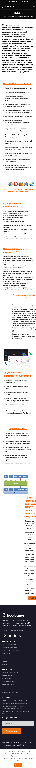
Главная (4, 16)
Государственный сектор (10, 672)
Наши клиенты (7, 653)
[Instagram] (20, 635)
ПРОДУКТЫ (7, 669)
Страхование (6, 678)
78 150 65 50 (24, 2)
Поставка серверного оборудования (14, 704)
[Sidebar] (2, 232)
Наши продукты (12, 16)
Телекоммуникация (8, 681)
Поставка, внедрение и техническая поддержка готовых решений (14, 707)
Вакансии (5, 662)
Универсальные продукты (11, 693)
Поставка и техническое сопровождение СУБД (15, 712)
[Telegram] (4, 635)
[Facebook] (14, 635)
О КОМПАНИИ (8, 641)
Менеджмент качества (9, 647)
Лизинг (4, 687)
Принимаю (18, 765)
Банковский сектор (23, 16)
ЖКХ (3, 690)
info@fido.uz (13, 2)
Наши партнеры (7, 656)
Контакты (5, 665)
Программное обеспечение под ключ (14, 701)
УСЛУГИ (6, 698)
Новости (5, 659)
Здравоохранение (8, 684)
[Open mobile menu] (34, 6)
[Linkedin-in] (9, 635)
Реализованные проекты (10, 650)
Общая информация (9, 644)
